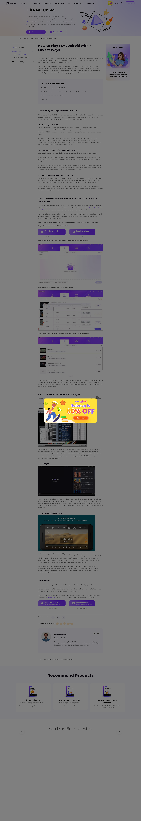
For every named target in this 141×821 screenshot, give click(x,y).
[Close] (97, 397)
